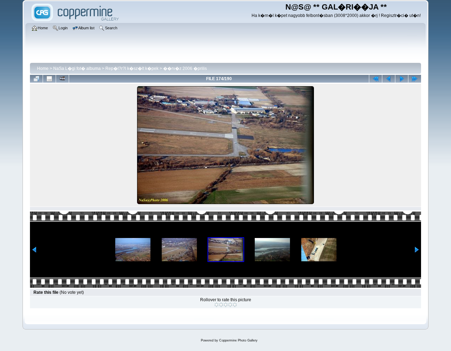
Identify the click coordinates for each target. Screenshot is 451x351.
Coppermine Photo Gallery (238, 340)
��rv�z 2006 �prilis (185, 68)
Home (43, 68)
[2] (221, 304)
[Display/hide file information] (49, 79)
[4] (230, 304)
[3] (225, 304)
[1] (216, 304)
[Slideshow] (62, 79)
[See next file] (401, 79)
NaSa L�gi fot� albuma (77, 68)
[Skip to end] (414, 79)
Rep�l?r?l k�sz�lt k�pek (132, 68)
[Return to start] (375, 79)
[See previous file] (388, 79)
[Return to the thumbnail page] (36, 79)
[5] (235, 304)
